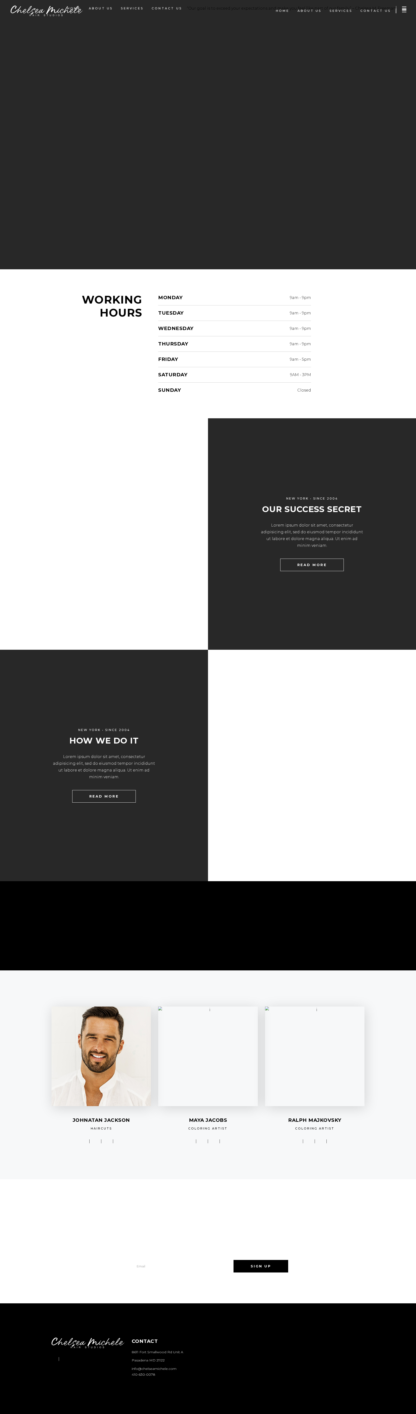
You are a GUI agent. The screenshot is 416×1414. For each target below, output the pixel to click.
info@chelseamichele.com (154, 1369)
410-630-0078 (143, 1374)
